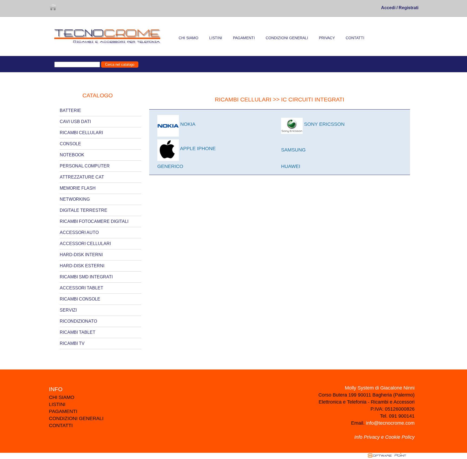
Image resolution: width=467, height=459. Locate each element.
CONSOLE (70, 143)
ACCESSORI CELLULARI (85, 243)
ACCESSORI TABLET (81, 288)
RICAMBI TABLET (77, 332)
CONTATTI (61, 425)
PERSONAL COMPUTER (85, 166)
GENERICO (170, 166)
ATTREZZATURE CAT (82, 177)
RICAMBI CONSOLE (80, 299)
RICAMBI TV (72, 343)
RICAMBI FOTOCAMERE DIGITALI (94, 221)
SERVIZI (68, 310)
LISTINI (57, 404)
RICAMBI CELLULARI (81, 132)
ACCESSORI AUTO (79, 232)
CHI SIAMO (61, 397)
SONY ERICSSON (324, 124)
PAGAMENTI (63, 411)
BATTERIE (70, 110)
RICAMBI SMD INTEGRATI (86, 277)
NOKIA (187, 124)
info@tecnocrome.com (390, 423)
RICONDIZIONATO (78, 321)
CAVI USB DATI (75, 121)
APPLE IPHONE (197, 148)
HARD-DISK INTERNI (81, 254)
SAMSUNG (293, 150)
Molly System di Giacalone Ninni (380, 388)
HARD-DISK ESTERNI (82, 265)
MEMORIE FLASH (78, 188)
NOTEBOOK (72, 155)
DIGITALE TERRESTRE (83, 210)
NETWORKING (75, 199)
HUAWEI (290, 166)
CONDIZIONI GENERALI (76, 418)
